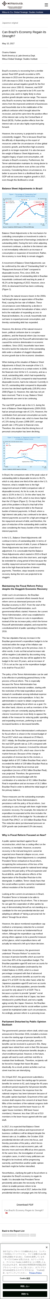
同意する (25, 1294)
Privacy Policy (35, 1273)
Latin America (23, 1235)
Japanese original (10, 23)
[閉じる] (47, 1247)
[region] (25, 1271)
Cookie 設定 (25, 1278)
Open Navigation (46, 5)
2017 (33, 1235)
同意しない (25, 1286)
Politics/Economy (9, 1235)
